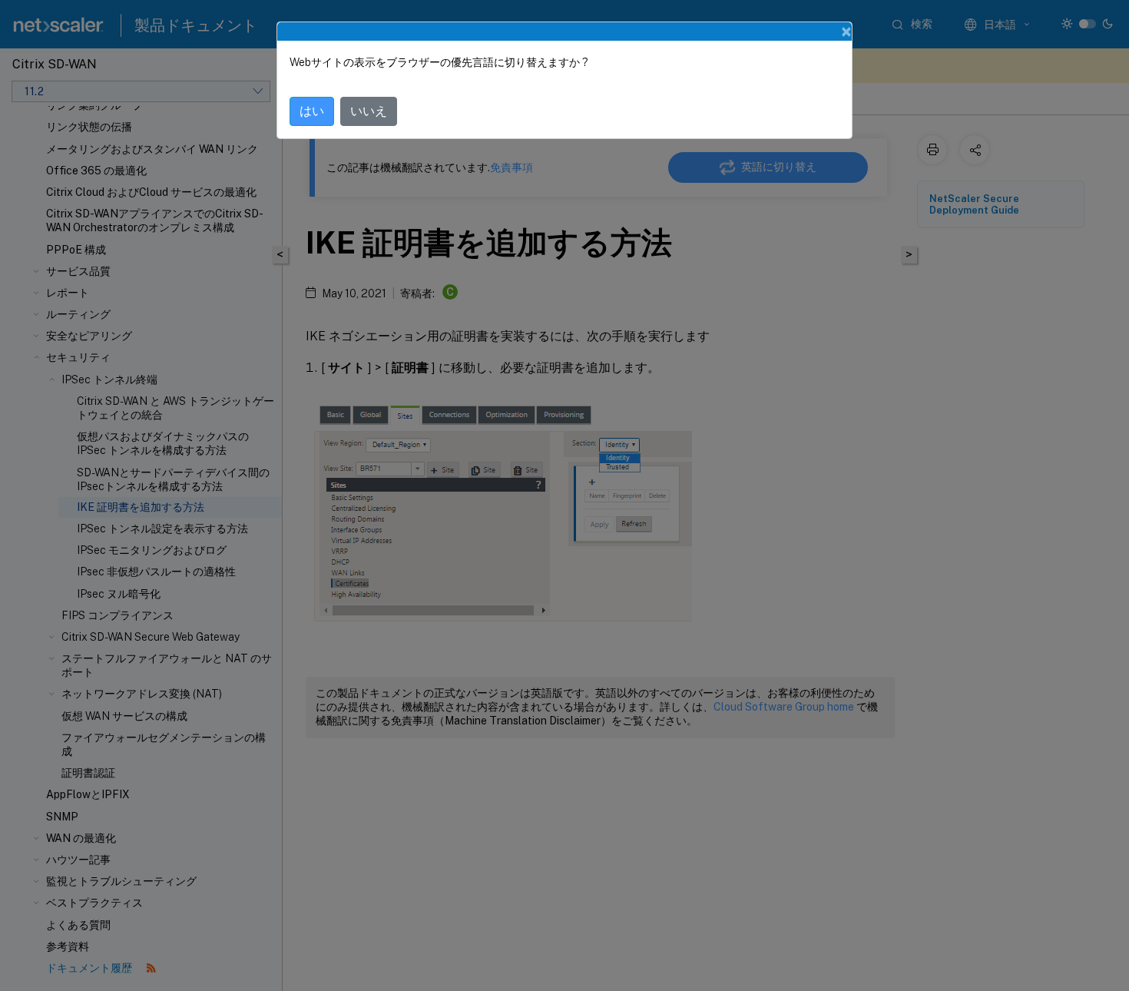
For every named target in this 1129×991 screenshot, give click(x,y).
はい (312, 111)
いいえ (368, 111)
